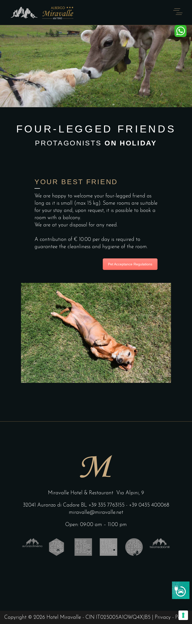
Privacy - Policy (171, 617)
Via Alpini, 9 (130, 493)
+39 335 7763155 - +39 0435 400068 (128, 505)
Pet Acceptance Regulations (130, 264)
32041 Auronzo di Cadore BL (55, 505)
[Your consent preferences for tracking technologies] (183, 615)
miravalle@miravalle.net (96, 512)
